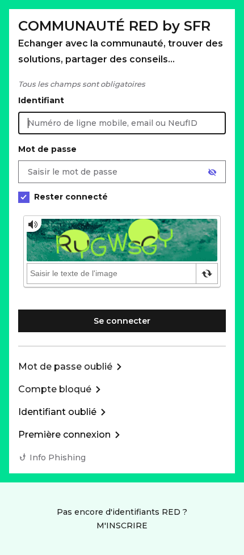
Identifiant (41, 100)
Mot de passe (47, 149)
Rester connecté (71, 197)
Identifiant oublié (57, 411)
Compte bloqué (54, 389)
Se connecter (122, 321)
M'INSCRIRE (122, 525)
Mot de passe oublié (65, 366)
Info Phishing (58, 457)
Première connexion (64, 434)
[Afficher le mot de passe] (212, 172)
